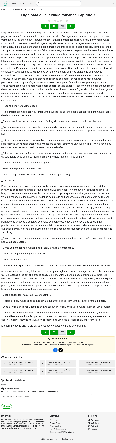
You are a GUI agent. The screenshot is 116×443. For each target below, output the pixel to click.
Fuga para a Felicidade (24, 9)
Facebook (94, 420)
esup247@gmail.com (65, 432)
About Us (53, 420)
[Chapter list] (54, 26)
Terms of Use (55, 423)
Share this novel (59, 338)
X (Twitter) (94, 423)
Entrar (112, 3)
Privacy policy (55, 426)
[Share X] (60, 350)
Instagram (94, 429)
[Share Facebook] (55, 350)
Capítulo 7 (40, 9)
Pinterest (94, 426)
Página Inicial (15, 3)
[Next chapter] (71, 26)
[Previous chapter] (45, 26)
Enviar (7, 406)
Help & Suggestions (58, 429)
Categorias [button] (27, 3)
